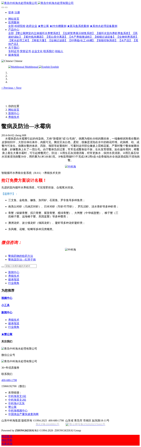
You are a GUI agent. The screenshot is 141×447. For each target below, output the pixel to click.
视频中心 (6, 298)
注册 (17, 12)
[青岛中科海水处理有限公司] (70, 3)
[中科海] (70, 166)
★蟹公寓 (6, 334)
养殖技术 (13, 116)
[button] (7, 87)
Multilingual (31, 66)
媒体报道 (13, 279)
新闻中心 (13, 113)
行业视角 (13, 283)
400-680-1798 (9, 380)
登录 (11, 12)
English (54, 66)
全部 (11, 26)
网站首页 (13, 18)
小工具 (5, 305)
